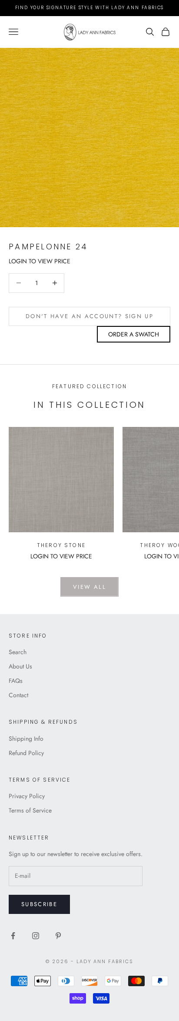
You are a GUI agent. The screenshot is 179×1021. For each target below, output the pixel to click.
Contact (18, 695)
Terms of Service (30, 810)
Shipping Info (26, 738)
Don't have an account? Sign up (89, 316)
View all (89, 587)
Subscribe (39, 904)
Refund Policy (26, 753)
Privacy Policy (27, 796)
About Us (20, 666)
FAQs (16, 680)
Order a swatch (133, 334)
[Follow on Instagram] (35, 935)
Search (18, 652)
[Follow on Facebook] (13, 935)
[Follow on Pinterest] (58, 935)
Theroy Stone (61, 545)
